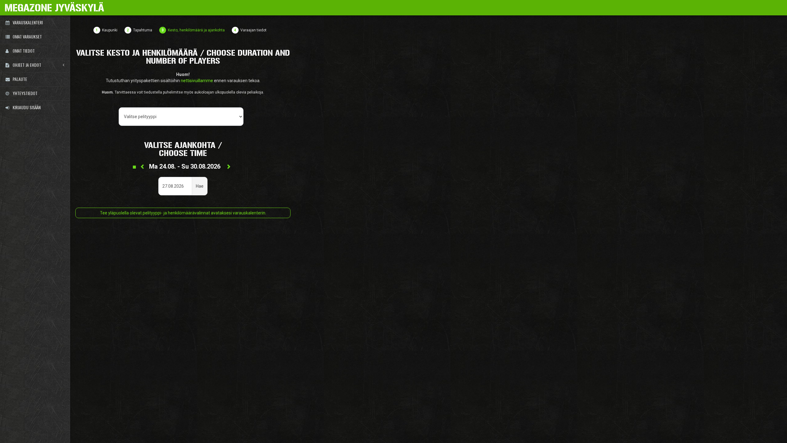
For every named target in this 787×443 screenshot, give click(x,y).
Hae (200, 186)
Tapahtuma (142, 30)
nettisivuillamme (197, 80)
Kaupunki (109, 30)
